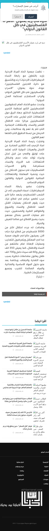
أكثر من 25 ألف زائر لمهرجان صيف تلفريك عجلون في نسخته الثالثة (18, 413)
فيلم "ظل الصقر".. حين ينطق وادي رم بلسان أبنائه (17, 427)
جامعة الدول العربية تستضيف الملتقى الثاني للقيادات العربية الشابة (17, 344)
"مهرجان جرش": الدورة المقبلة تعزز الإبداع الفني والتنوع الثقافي (18, 358)
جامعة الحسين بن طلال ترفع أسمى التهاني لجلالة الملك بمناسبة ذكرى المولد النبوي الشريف (18, 332)
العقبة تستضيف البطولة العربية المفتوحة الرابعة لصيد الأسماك (19, 372)
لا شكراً (18, 16)
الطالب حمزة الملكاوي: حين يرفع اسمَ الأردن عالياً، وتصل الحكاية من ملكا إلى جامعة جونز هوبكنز (17, 401)
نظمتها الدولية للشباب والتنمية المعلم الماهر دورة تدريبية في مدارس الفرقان (17, 387)
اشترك (31, 16)
